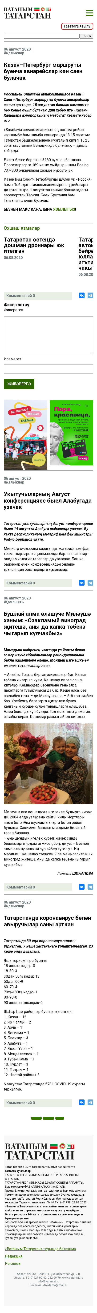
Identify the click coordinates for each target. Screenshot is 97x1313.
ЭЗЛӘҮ (86, 36)
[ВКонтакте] (82, 295)
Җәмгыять (14, 602)
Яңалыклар (14, 53)
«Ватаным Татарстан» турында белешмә (40, 1249)
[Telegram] (90, 295)
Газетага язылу (77, 26)
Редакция (13, 1256)
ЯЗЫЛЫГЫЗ (64, 209)
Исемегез (12, 359)
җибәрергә (19, 384)
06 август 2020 (17, 49)
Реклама (12, 1263)
